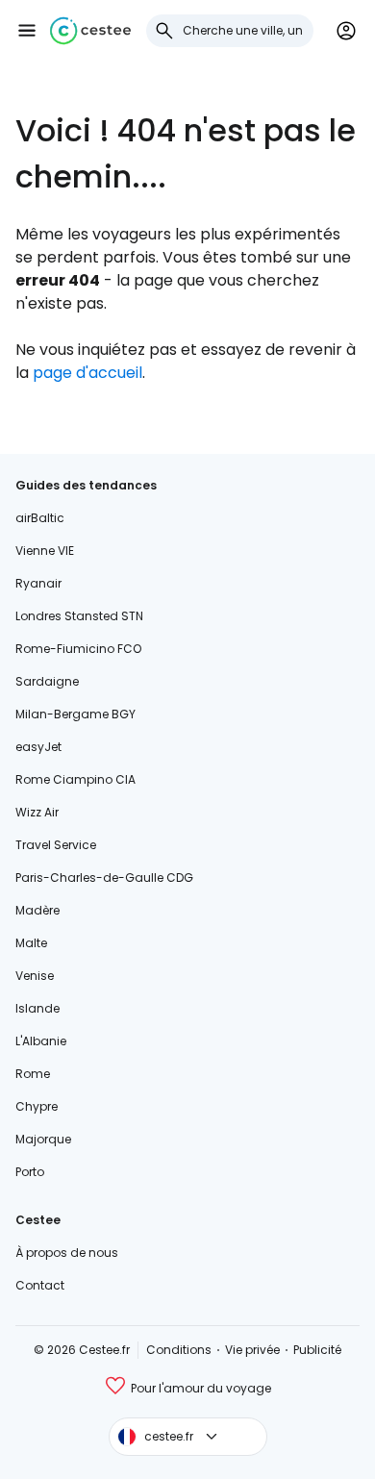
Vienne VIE (44, 550)
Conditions (179, 1349)
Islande (37, 1008)
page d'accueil (87, 373)
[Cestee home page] (90, 30)
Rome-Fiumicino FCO (78, 648)
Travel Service (55, 845)
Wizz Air (37, 812)
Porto (29, 1172)
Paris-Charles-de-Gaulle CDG (104, 877)
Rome (32, 1073)
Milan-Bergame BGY (75, 714)
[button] (27, 30)
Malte (31, 943)
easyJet (38, 747)
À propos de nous (66, 1252)
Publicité (317, 1349)
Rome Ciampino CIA (75, 779)
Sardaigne (47, 681)
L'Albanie (40, 1041)
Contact (39, 1285)
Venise (34, 975)
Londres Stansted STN (79, 616)
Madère (37, 910)
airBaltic (39, 518)
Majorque (43, 1139)
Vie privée (252, 1349)
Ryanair (38, 583)
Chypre (36, 1106)
